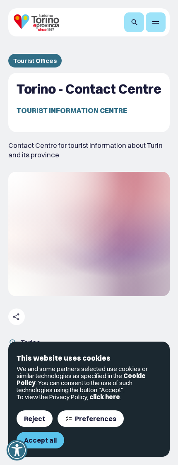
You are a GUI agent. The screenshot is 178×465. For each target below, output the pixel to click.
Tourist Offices (35, 60)
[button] (17, 450)
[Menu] (156, 22)
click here (104, 397)
